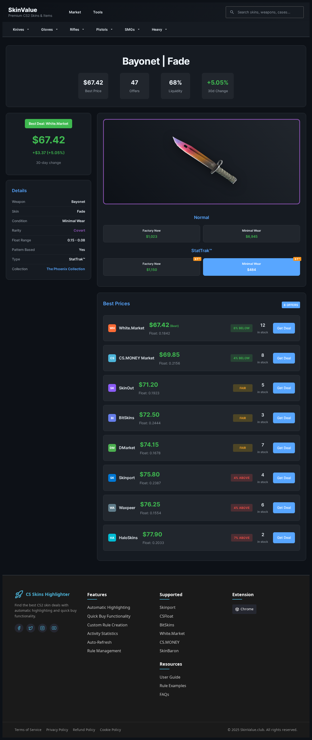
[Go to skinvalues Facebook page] (19, 628)
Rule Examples (173, 685)
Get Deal (284, 328)
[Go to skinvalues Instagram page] (42, 628)
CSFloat (166, 616)
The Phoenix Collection (66, 269)
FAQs (164, 694)
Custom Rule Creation (107, 625)
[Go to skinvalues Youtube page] (54, 628)
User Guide (170, 677)
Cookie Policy (110, 729)
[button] (151, 234)
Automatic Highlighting (108, 607)
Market (75, 12)
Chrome (247, 609)
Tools (98, 12)
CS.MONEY (169, 642)
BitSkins (167, 625)
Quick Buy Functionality (108, 616)
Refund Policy (84, 729)
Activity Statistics (102, 633)
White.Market (172, 633)
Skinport (168, 607)
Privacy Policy (57, 729)
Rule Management (104, 650)
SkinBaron (169, 650)
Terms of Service (28, 729)
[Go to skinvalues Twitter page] (30, 628)
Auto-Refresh (99, 642)
